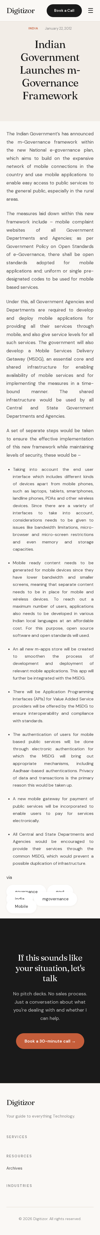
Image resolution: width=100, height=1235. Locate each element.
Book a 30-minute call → (50, 1041)
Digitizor (20, 10)
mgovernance (55, 899)
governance (26, 891)
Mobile (21, 906)
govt (60, 891)
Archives (14, 1168)
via (9, 877)
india (19, 899)
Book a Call (64, 10)
